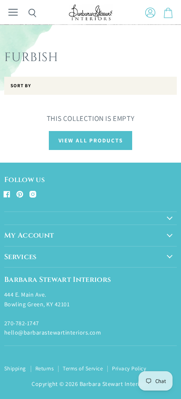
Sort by (21, 85)
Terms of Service (83, 368)
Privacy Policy (129, 368)
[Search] (26, 13)
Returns (44, 368)
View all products (91, 140)
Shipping (15, 368)
